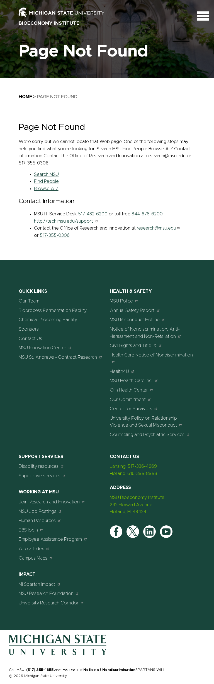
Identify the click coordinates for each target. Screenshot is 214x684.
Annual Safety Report (132, 310)
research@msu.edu (156, 228)
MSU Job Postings (37, 511)
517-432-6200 (93, 214)
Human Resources (37, 520)
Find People (46, 181)
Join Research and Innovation (49, 502)
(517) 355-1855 (40, 670)
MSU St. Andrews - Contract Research (58, 357)
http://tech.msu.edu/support (63, 221)
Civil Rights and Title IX (133, 345)
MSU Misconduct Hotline (135, 320)
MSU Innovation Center (42, 348)
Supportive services (39, 476)
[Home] (57, 654)
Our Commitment (128, 399)
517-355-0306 (55, 235)
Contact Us (30, 338)
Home (25, 97)
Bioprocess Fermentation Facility (53, 310)
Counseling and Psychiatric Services (147, 434)
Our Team (29, 301)
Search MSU (46, 174)
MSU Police (121, 301)
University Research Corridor (49, 603)
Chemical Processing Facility (48, 320)
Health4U (119, 371)
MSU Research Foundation (46, 593)
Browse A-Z (46, 188)
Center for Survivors (131, 409)
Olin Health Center (129, 390)
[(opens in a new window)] (67, 11)
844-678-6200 (147, 214)
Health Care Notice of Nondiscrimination (151, 355)
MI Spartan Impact (37, 584)
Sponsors (29, 329)
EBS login (28, 530)
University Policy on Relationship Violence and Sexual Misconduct (143, 422)
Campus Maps (33, 558)
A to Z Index (31, 549)
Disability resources (39, 466)
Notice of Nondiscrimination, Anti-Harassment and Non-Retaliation (145, 333)
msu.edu (70, 670)
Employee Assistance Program (50, 539)
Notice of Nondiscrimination (109, 670)
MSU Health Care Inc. (131, 380)
